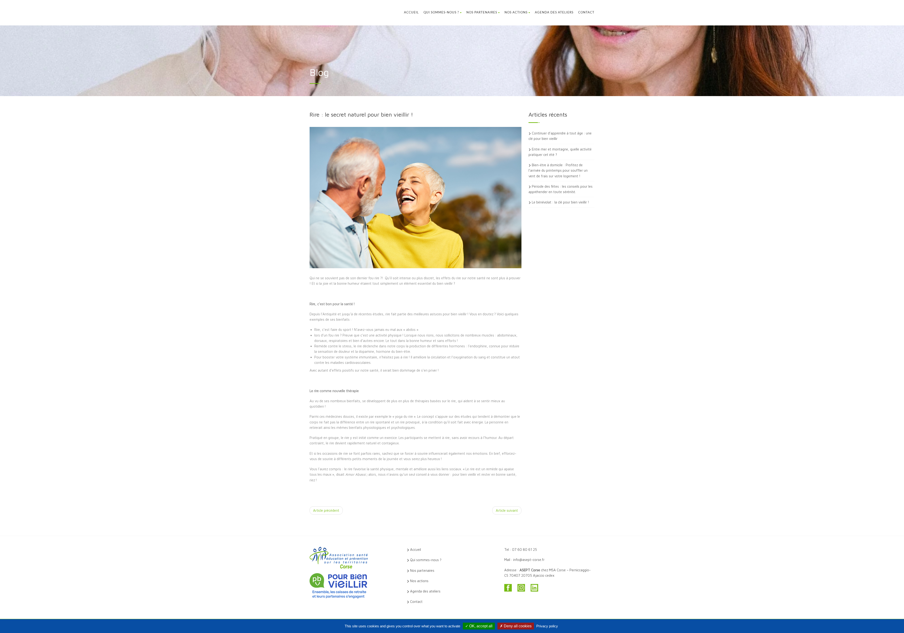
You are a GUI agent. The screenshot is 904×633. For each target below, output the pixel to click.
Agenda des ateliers (554, 12)
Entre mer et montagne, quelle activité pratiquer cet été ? (560, 152)
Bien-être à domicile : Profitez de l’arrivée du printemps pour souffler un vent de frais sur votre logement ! (558, 170)
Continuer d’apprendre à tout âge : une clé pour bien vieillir (560, 136)
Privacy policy (547, 626)
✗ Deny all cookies (516, 626)
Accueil (411, 12)
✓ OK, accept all (478, 626)
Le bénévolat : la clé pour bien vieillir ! (560, 202)
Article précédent (326, 510)
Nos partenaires (481, 12)
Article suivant (507, 510)
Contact (586, 12)
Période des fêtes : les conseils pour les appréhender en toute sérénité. (561, 189)
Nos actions (516, 12)
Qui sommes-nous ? (441, 12)
